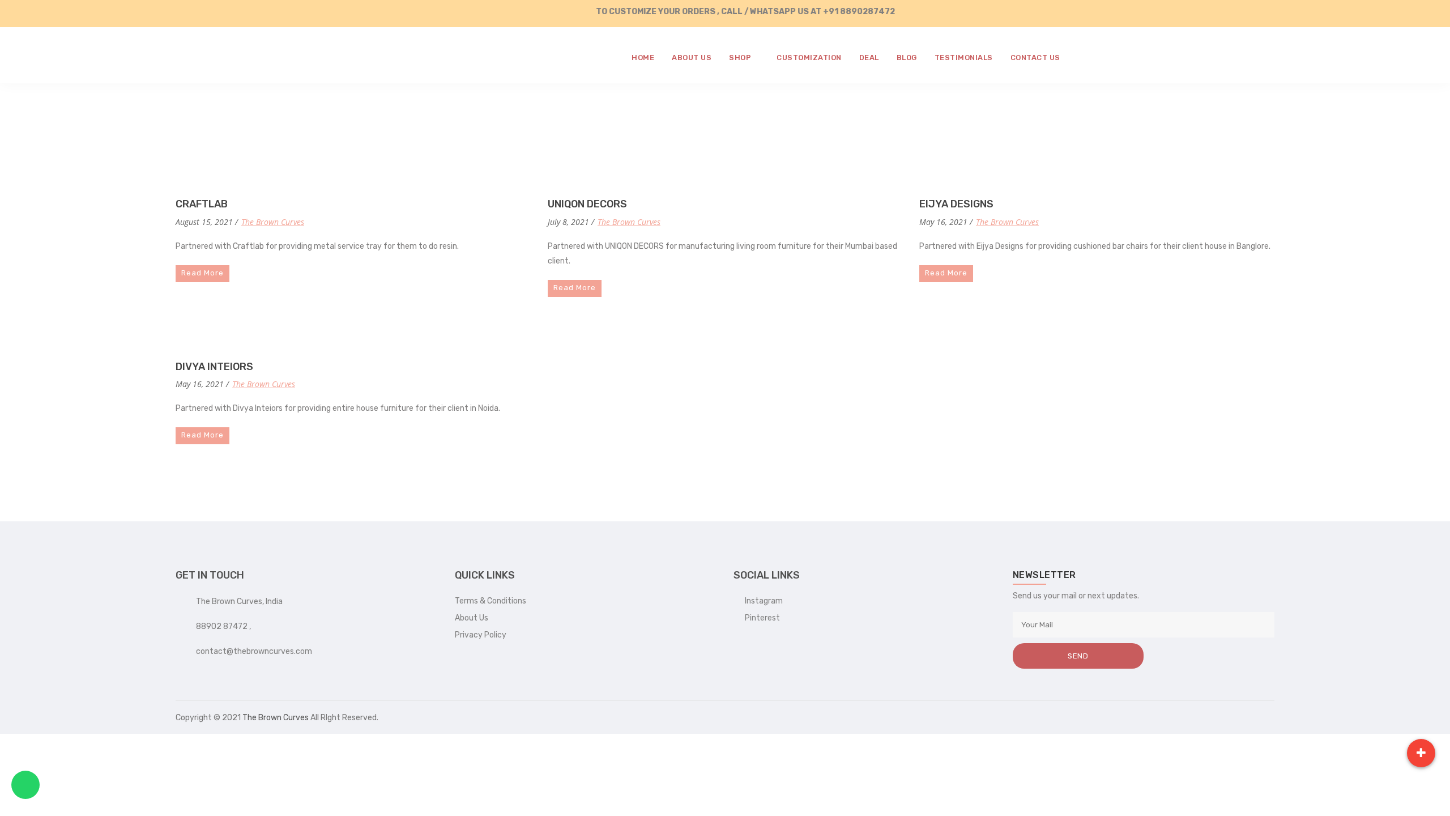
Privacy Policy (480, 635)
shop (741, 57)
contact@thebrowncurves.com (254, 651)
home (643, 57)
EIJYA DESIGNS (956, 204)
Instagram (761, 601)
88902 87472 (222, 626)
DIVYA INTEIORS (214, 366)
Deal (869, 57)
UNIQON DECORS (587, 204)
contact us (1035, 57)
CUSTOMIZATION (809, 57)
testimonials (964, 57)
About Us (471, 618)
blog (907, 57)
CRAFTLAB (202, 204)
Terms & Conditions (490, 601)
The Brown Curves (272, 221)
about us (691, 57)
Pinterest (760, 618)
